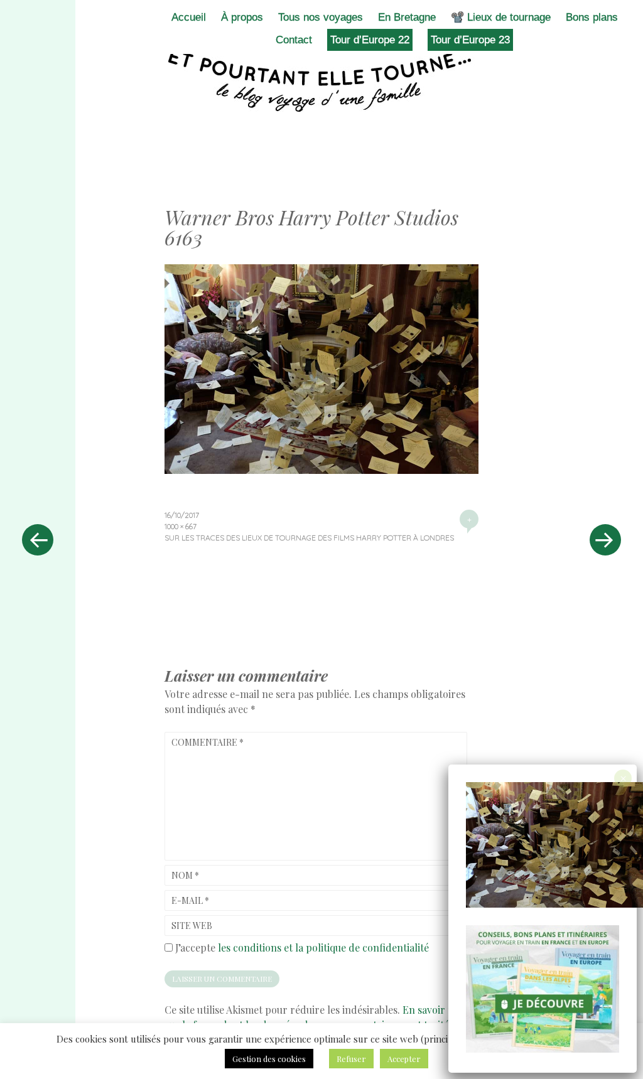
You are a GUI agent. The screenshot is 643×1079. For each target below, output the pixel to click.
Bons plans (592, 17)
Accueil (188, 17)
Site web (191, 925)
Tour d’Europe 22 (369, 40)
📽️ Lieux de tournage (501, 17)
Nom (185, 875)
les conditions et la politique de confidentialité (323, 947)
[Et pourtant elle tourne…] (321, 80)
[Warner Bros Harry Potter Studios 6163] (321, 469)
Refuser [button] (351, 1058)
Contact (294, 40)
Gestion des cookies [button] (269, 1058)
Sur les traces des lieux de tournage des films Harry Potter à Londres (309, 537)
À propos (242, 17)
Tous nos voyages (320, 17)
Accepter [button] (404, 1058)
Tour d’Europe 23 (470, 40)
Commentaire (207, 742)
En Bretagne (407, 17)
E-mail (190, 900)
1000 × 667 (181, 526)
